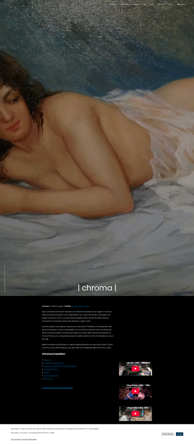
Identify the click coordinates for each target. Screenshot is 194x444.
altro (170, 4)
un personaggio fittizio (80, 306)
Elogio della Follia (50, 369)
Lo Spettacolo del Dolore (53, 363)
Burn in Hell (48, 379)
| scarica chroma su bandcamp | (57, 388)
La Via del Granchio (51, 376)
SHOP (152, 4)
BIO (145, 4)
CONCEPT (136, 4)
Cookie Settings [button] (168, 434)
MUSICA (113, 4)
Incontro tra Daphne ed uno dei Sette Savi (60, 366)
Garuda (46, 372)
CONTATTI (161, 4)
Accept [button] (179, 434)
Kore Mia (46, 360)
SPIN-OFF (124, 4)
